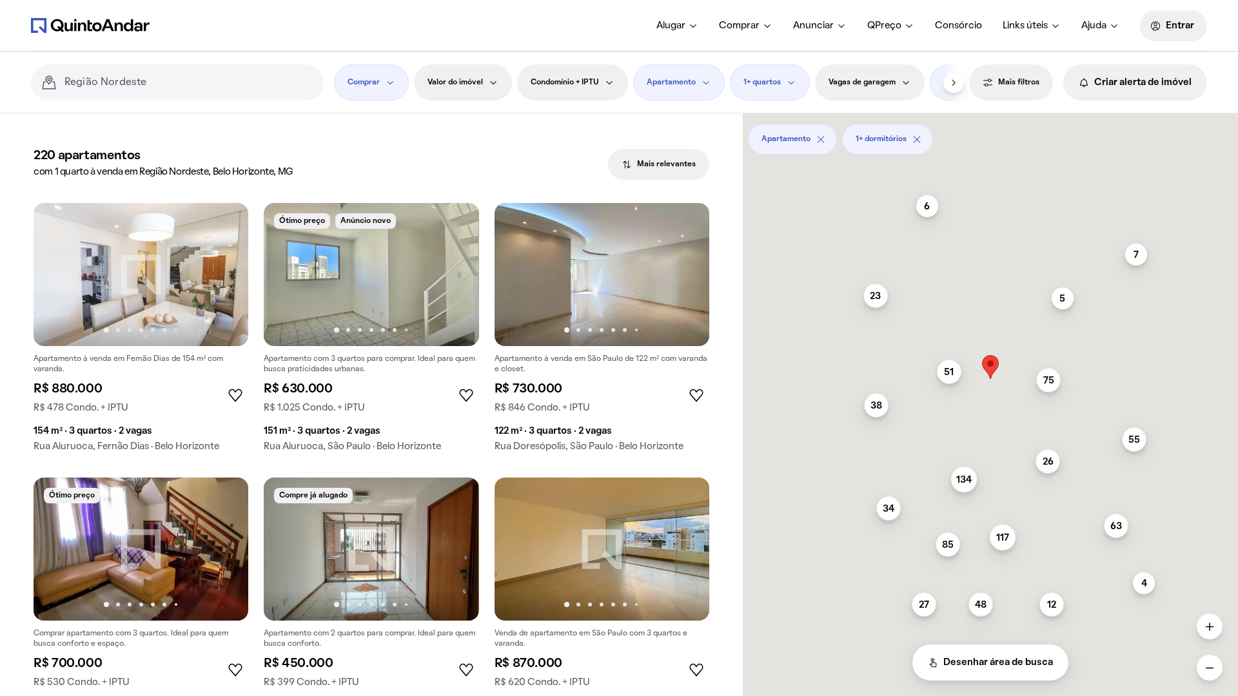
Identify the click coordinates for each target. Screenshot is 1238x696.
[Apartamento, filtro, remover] (820, 139)
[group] (141, 332)
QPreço (884, 25)
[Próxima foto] (225, 274)
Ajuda (1093, 25)
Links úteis (1025, 25)
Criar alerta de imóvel (1143, 82)
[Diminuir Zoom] (1210, 668)
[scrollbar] (990, 134)
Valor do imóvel (455, 82)
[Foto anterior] (57, 274)
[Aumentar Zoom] (1210, 626)
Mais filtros (1018, 82)
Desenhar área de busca (998, 662)
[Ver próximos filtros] (953, 82)
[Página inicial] (90, 25)
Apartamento (671, 82)
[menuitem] (677, 25)
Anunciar (813, 25)
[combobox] (188, 82)
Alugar (670, 25)
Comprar (739, 25)
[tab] (658, 164)
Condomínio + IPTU (565, 82)
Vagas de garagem (862, 82)
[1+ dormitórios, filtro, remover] (916, 139)
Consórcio (958, 25)
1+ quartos (762, 82)
